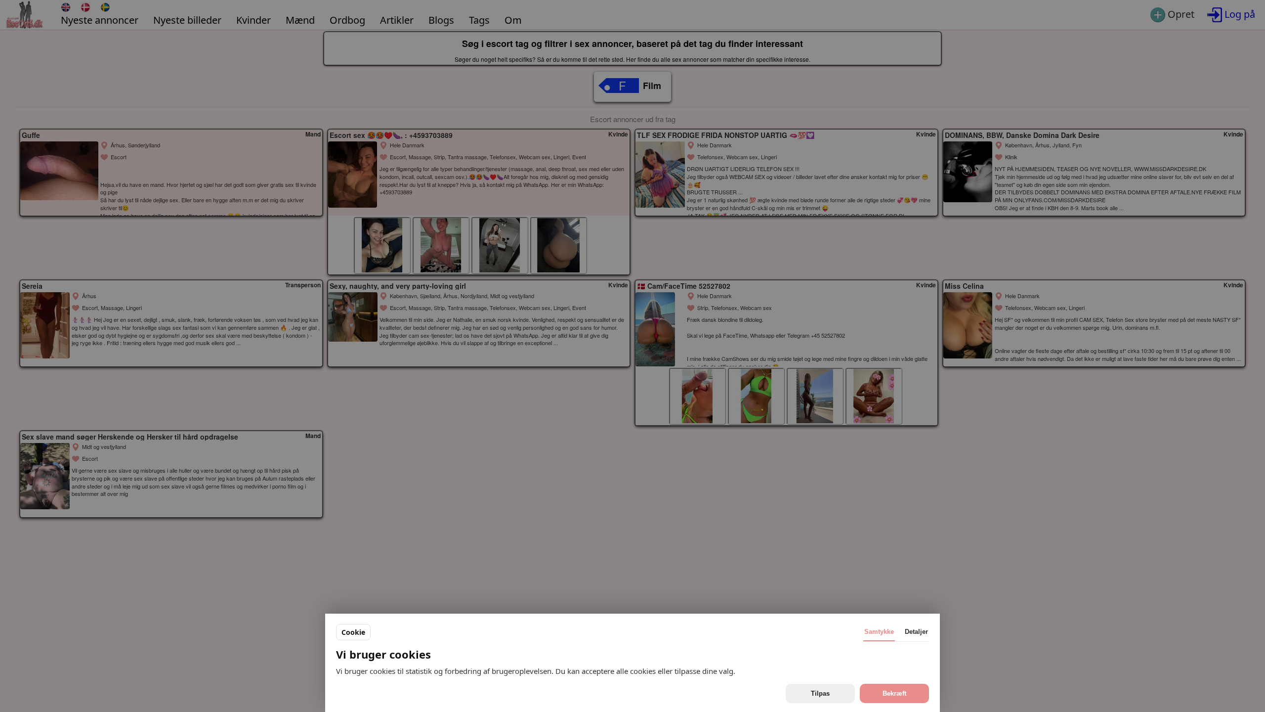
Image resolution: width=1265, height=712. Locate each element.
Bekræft (894, 693)
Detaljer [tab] (916, 631)
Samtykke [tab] (879, 631)
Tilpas (820, 693)
